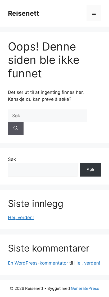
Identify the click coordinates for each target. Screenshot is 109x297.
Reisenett (23, 13)
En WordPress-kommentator (38, 263)
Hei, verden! (21, 217)
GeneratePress (85, 288)
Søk (12, 159)
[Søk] (16, 128)
